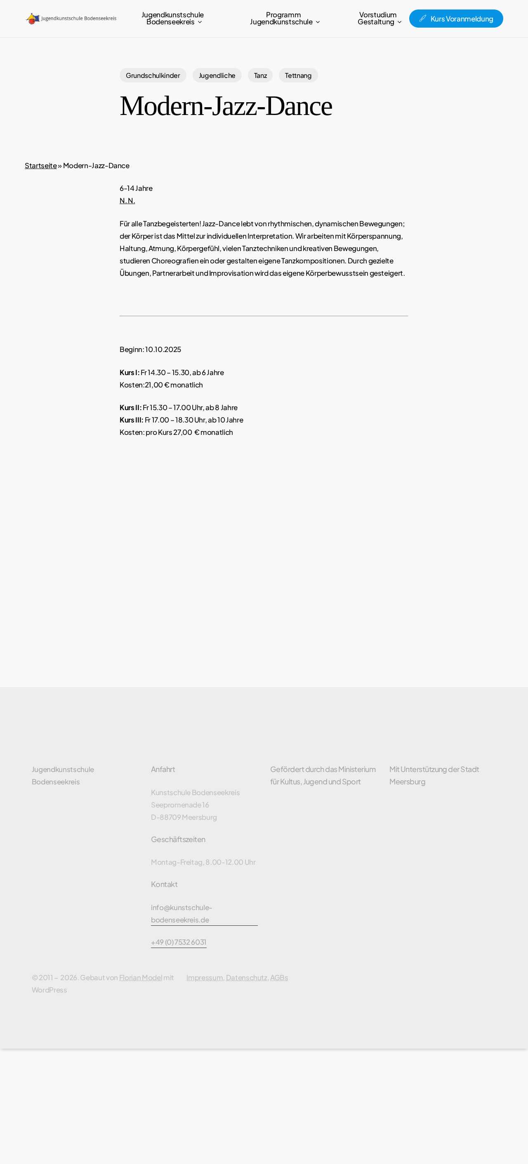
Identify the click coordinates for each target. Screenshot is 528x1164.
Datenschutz (246, 977)
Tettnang (298, 75)
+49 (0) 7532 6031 (179, 941)
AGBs (279, 977)
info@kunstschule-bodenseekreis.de (181, 913)
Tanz (260, 75)
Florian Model (141, 977)
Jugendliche (217, 75)
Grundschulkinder (153, 75)
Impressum (204, 977)
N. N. (127, 200)
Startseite (41, 165)
